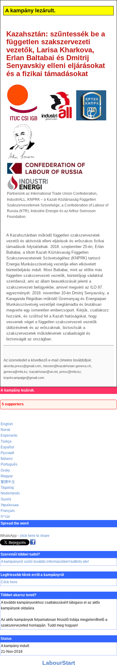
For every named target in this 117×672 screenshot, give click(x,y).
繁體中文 (8, 482)
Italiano (7, 459)
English (7, 424)
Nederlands (10, 493)
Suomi (6, 499)
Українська (10, 505)
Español (7, 447)
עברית (5, 516)
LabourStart (58, 663)
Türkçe (6, 441)
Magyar (7, 476)
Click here (9, 582)
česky (5, 470)
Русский (7, 453)
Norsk (5, 430)
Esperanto (9, 435)
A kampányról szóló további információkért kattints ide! (45, 561)
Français (8, 511)
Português (9, 464)
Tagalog (7, 487)
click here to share (35, 536)
